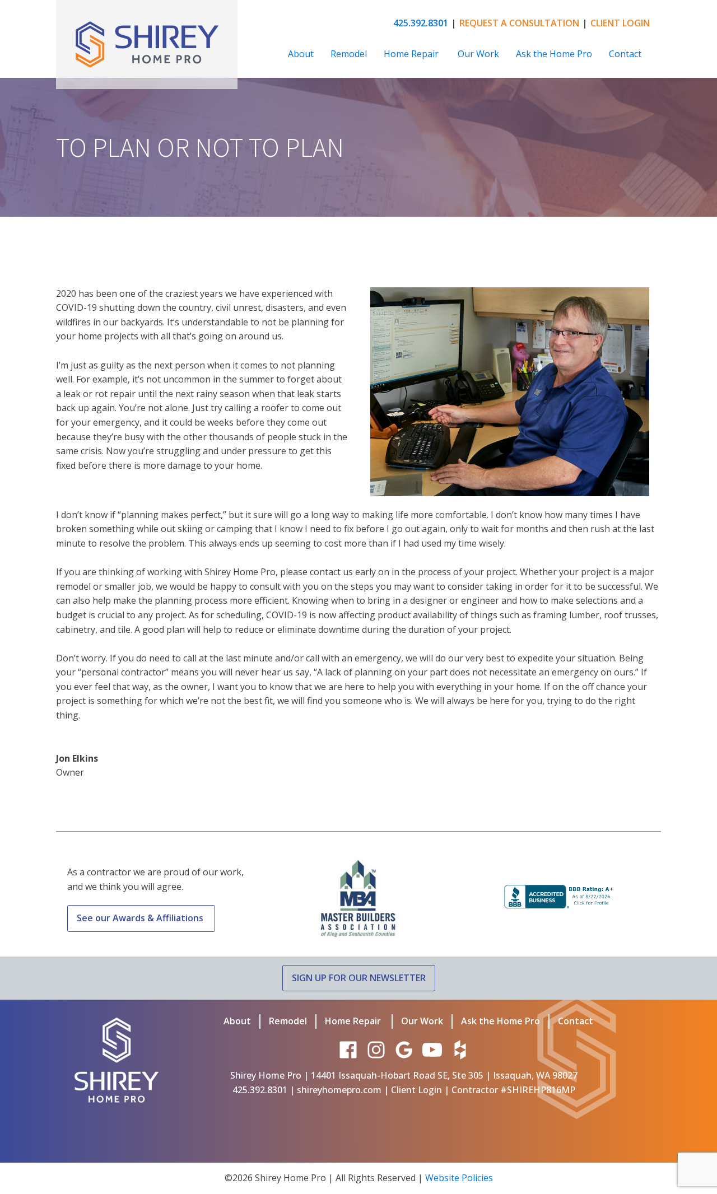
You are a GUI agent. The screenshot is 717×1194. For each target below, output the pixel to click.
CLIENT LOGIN (620, 23)
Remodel (348, 54)
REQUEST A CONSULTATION (519, 23)
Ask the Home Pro (554, 54)
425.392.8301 (420, 23)
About (301, 54)
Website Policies (459, 1178)
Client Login (416, 1090)
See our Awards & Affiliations (141, 918)
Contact (625, 54)
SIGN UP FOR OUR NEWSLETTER (359, 978)
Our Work (478, 54)
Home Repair (412, 54)
